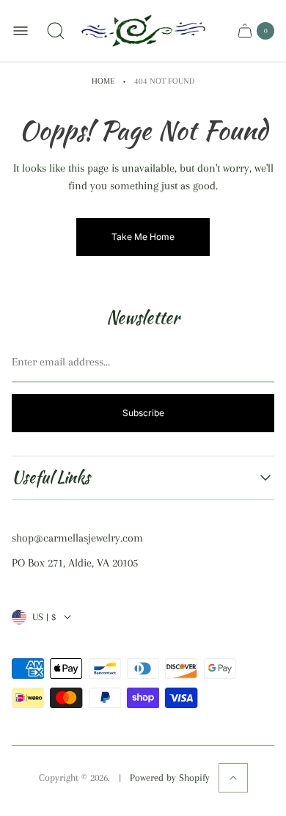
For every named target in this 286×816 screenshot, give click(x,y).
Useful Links (51, 477)
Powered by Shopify (170, 777)
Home (103, 81)
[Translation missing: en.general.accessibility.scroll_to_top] (233, 778)
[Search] (56, 31)
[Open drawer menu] (20, 31)
